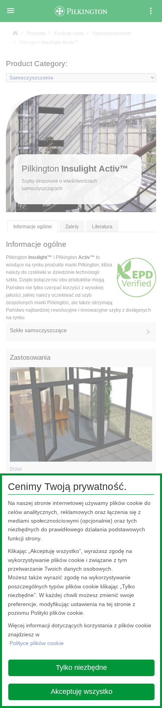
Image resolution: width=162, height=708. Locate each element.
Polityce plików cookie (36, 643)
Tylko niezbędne (81, 667)
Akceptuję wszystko (81, 691)
